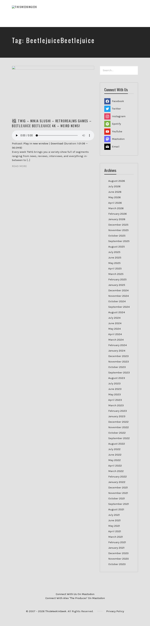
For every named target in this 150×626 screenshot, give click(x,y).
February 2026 (117, 213)
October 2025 (116, 235)
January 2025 (116, 285)
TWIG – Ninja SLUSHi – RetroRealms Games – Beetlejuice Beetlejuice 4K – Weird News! (52, 123)
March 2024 (116, 339)
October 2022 (117, 432)
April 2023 (115, 400)
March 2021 (115, 536)
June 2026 (114, 191)
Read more (19, 166)
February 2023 (117, 410)
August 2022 (116, 443)
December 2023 (118, 356)
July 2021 (114, 514)
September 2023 (119, 372)
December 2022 (118, 421)
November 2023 (118, 361)
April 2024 (115, 334)
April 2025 (115, 268)
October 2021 (116, 498)
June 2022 (114, 454)
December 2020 (118, 553)
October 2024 (117, 301)
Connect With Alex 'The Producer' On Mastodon (75, 598)
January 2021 (116, 547)
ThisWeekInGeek (55, 611)
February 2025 (117, 279)
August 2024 (116, 312)
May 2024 (114, 328)
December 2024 (118, 290)
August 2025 (116, 246)
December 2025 (118, 224)
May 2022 (114, 460)
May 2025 (114, 263)
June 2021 (114, 520)
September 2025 (119, 241)
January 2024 (116, 350)
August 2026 (116, 181)
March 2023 (116, 405)
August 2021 (116, 509)
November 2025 (118, 230)
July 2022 (114, 449)
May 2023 (114, 394)
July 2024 (114, 317)
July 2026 (114, 186)
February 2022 (117, 476)
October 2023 (117, 367)
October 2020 (117, 564)
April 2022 (115, 465)
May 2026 (114, 197)
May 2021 (114, 525)
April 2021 (114, 531)
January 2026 (116, 219)
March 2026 (116, 208)
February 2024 (117, 345)
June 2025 (114, 257)
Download (57, 143)
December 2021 (118, 487)
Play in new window (35, 143)
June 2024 (114, 323)
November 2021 (118, 493)
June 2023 (114, 389)
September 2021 (118, 504)
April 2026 (115, 202)
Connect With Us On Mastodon (75, 594)
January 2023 (116, 416)
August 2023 (116, 378)
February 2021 (117, 542)
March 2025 (115, 274)
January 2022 (116, 482)
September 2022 (119, 438)
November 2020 (118, 558)
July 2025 (114, 252)
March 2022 (116, 471)
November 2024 (118, 295)
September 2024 (119, 306)
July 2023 (114, 383)
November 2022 (118, 427)
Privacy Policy (115, 611)
